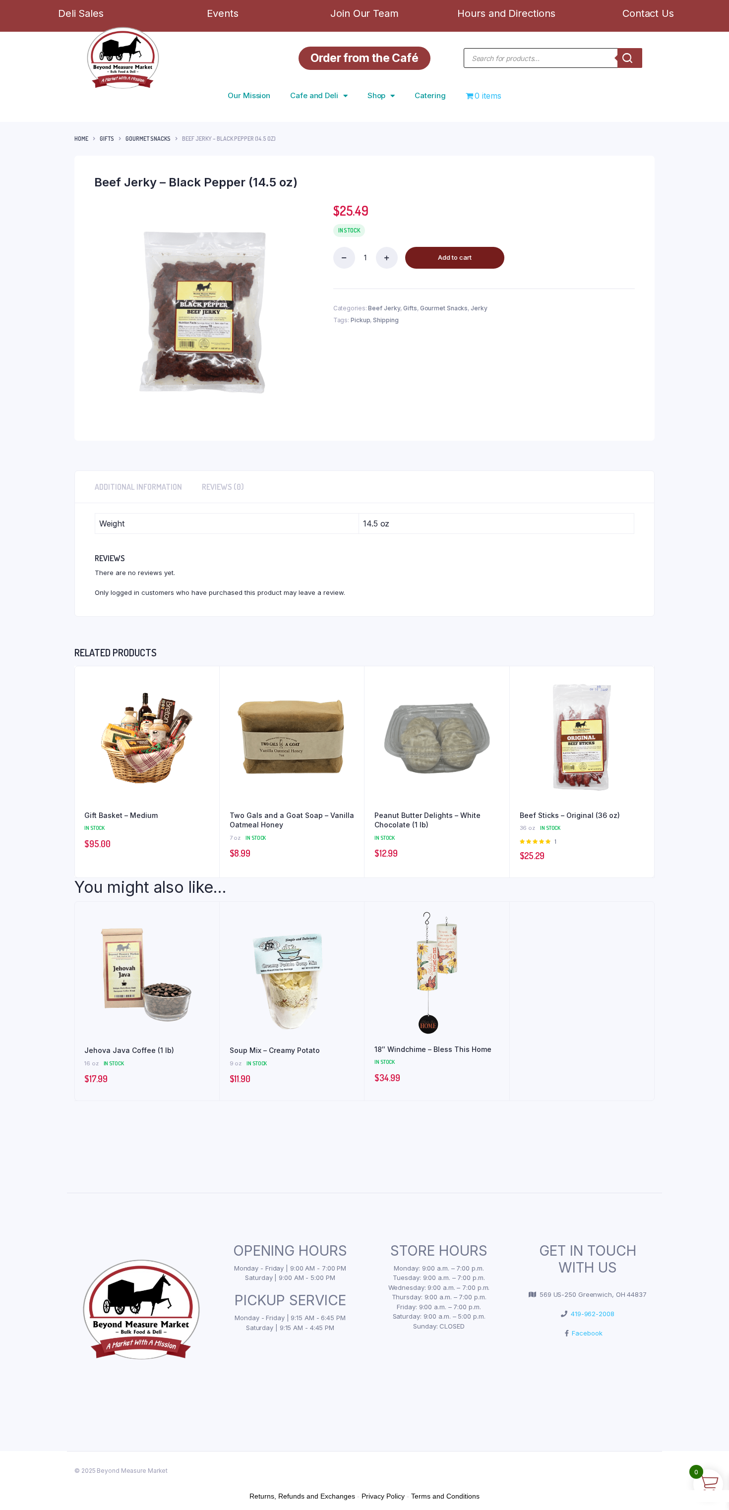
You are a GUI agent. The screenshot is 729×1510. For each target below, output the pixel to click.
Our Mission (249, 95)
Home (81, 138)
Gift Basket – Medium (121, 815)
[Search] (629, 58)
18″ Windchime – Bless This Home (432, 1049)
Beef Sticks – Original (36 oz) (570, 815)
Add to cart (455, 257)
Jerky (479, 308)
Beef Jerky (384, 308)
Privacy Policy (383, 1496)
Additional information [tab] (138, 487)
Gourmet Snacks (148, 138)
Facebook (585, 1333)
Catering (430, 95)
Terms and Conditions (445, 1496)
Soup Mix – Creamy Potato (275, 1050)
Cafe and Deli (314, 95)
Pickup (360, 320)
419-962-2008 (590, 1314)
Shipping (385, 320)
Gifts (107, 138)
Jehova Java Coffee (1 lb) (129, 1050)
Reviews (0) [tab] (223, 487)
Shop (376, 95)
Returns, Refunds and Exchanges (302, 1496)
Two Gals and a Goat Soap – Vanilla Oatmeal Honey (292, 820)
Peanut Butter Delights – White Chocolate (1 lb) (427, 820)
